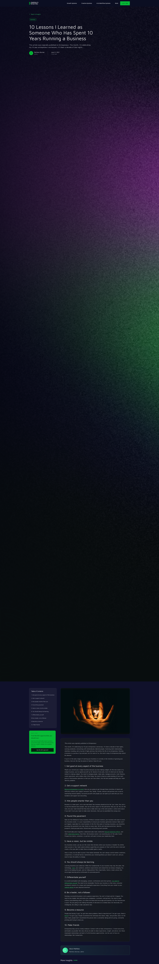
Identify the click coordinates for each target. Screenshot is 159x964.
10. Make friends (35, 724)
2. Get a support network (37, 698)
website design (69, 887)
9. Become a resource (37, 721)
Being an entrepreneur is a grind (74, 789)
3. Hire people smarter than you (39, 701)
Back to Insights (36, 14)
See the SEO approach (42, 750)
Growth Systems (72, 3)
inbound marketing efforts (112, 831)
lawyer (66, 915)
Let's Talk (125, 3)
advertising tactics (73, 834)
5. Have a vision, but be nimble (39, 708)
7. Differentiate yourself (37, 714)
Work (116, 3)
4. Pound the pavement (37, 705)
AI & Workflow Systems (103, 3)
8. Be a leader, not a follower (38, 718)
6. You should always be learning (40, 711)
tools (73, 868)
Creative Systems (86, 3)
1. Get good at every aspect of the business (42, 695)
